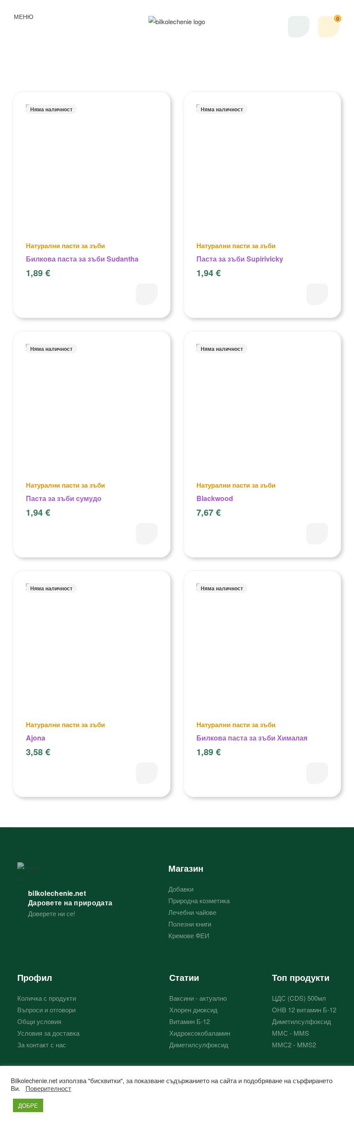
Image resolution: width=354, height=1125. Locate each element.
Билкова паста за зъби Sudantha (82, 259)
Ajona (35, 738)
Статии (184, 977)
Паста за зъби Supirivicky (239, 259)
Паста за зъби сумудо (63, 498)
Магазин (185, 868)
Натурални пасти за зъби (65, 245)
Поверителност (48, 1088)
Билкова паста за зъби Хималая (251, 738)
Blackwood (214, 498)
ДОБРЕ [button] (28, 1105)
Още (147, 294)
